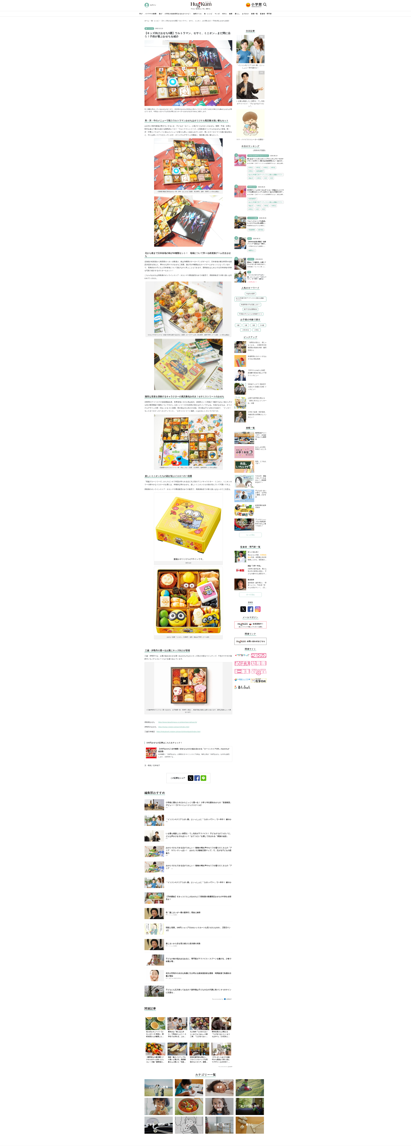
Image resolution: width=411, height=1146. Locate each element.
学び (141, 14)
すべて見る (250, 595)
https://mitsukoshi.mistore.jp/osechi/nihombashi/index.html (178, 732)
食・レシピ (208, 14)
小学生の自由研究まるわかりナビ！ (178, 14)
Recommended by (218, 999)
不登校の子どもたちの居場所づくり (250, 314)
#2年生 (250, 167)
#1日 (265, 178)
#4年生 (265, 167)
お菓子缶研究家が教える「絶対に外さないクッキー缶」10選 (257, 400)
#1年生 (258, 178)
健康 (230, 14)
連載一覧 (254, 14)
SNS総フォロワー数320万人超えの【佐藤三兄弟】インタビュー (257, 386)
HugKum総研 (250, 293)
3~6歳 (262, 325)
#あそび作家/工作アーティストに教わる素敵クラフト (265, 174)
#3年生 (258, 167)
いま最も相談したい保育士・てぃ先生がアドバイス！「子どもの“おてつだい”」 (250, 103)
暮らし (237, 14)
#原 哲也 (260, 230)
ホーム (146, 21)
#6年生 (273, 167)
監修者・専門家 (266, 14)
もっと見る (250, 535)
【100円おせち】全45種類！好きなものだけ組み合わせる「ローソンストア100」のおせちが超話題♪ (193, 750)
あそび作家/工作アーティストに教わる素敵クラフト (250, 299)
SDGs (224, 14)
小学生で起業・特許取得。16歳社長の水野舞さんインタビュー (257, 414)
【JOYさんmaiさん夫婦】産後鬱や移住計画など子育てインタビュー (257, 372)
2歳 (253, 325)
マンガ (217, 14)
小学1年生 (245, 330)
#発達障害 (251, 230)
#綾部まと (251, 250)
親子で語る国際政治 (250, 309)
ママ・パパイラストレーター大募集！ (250, 139)
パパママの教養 (151, 14)
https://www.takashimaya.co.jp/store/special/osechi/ (177, 722)
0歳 (238, 325)
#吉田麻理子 (260, 171)
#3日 (271, 178)
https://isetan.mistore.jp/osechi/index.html (173, 727)
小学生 (256, 330)
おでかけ (245, 14)
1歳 (246, 325)
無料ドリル (197, 14)
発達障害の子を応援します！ (250, 304)
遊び (160, 14)
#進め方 (250, 178)
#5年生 (250, 171)
